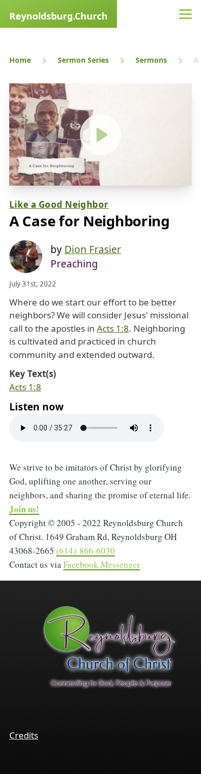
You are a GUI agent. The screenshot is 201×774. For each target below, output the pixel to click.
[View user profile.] (25, 256)
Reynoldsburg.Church (58, 16)
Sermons (151, 60)
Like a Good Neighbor (59, 204)
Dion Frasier (92, 249)
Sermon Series (83, 60)
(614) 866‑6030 (85, 550)
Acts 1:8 (113, 328)
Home (20, 60)
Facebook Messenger (101, 564)
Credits (23, 735)
